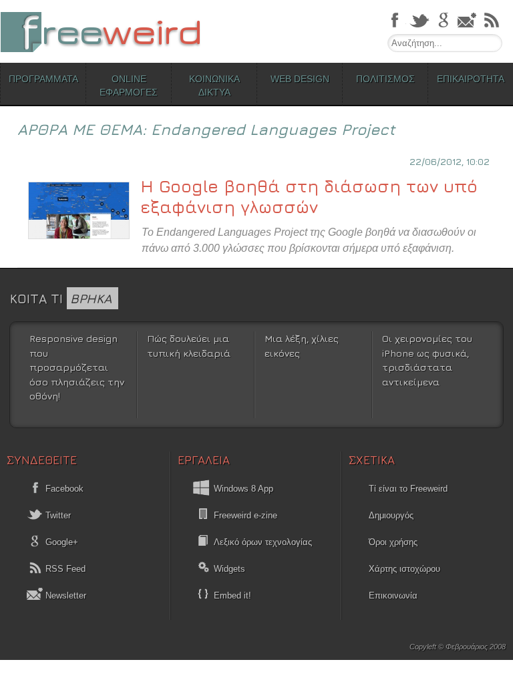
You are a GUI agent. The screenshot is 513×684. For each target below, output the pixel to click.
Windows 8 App (243, 489)
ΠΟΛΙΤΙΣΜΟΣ (385, 78)
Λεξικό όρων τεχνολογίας (263, 542)
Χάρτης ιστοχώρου (404, 569)
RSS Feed (64, 569)
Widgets (229, 569)
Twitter (57, 515)
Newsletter (64, 595)
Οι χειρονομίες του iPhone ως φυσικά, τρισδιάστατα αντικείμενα (427, 360)
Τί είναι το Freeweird (408, 489)
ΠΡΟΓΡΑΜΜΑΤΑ (43, 78)
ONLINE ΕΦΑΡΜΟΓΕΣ (129, 85)
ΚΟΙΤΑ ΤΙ (61, 298)
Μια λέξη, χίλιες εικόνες (302, 346)
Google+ (60, 542)
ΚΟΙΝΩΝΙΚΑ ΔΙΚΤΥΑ (214, 85)
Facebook (63, 489)
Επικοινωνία (393, 595)
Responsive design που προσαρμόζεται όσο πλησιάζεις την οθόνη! (76, 367)
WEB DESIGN (300, 78)
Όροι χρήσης (393, 542)
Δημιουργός (391, 515)
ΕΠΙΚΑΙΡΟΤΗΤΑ (470, 78)
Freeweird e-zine (245, 515)
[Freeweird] (100, 31)
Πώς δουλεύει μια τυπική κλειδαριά (188, 346)
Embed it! (232, 595)
